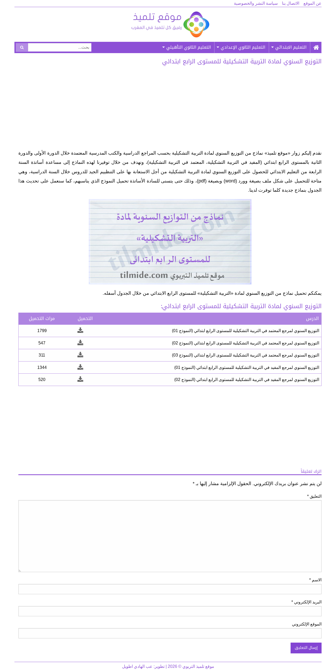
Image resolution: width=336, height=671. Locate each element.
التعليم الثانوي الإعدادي (243, 47)
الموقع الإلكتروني (307, 624)
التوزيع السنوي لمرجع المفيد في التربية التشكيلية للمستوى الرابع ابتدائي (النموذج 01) (246, 367)
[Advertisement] (170, 109)
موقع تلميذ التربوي (170, 24)
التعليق (314, 496)
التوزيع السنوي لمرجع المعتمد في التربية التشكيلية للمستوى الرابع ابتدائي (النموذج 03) (245, 355)
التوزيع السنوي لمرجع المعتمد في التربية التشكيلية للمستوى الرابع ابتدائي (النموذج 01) (245, 330)
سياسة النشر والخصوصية (256, 3)
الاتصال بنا (290, 3)
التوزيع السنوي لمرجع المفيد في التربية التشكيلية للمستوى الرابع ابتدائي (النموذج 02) (246, 379)
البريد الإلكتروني (306, 602)
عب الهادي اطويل (137, 666)
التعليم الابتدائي (291, 47)
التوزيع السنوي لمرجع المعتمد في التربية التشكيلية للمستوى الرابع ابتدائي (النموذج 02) (245, 343)
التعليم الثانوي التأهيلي (188, 47)
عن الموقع (312, 3)
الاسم (315, 580)
